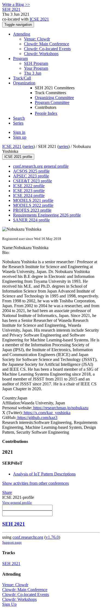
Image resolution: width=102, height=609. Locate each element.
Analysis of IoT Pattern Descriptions (44, 474)
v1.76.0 (52, 537)
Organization (24, 83)
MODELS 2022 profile (33, 205)
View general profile (17, 502)
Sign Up (9, 604)
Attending (21, 34)
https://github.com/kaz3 (36, 417)
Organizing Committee (54, 97)
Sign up (19, 137)
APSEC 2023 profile (31, 176)
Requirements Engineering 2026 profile (47, 215)
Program (20, 58)
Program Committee (52, 102)
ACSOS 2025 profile (31, 171)
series (28, 146)
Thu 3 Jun (32, 73)
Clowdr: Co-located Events (47, 48)
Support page (12, 542)
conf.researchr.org (28, 537)
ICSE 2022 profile (29, 185)
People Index (46, 113)
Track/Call (22, 78)
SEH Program (36, 63)
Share (7, 492)
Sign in (19, 132)
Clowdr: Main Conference (46, 44)
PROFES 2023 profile (32, 210)
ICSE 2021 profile (18, 157)
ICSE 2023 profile (29, 190)
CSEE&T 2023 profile (32, 181)
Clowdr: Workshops (41, 53)
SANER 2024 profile (31, 220)
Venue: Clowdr (37, 39)
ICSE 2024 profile (29, 195)
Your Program (36, 68)
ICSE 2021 (39, 19)
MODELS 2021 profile (33, 200)
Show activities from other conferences (35, 483)
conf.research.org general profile (41, 166)
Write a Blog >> (16, 4)
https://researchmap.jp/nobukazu (60, 407)
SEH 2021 (13, 524)
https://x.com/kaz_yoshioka (46, 412)
